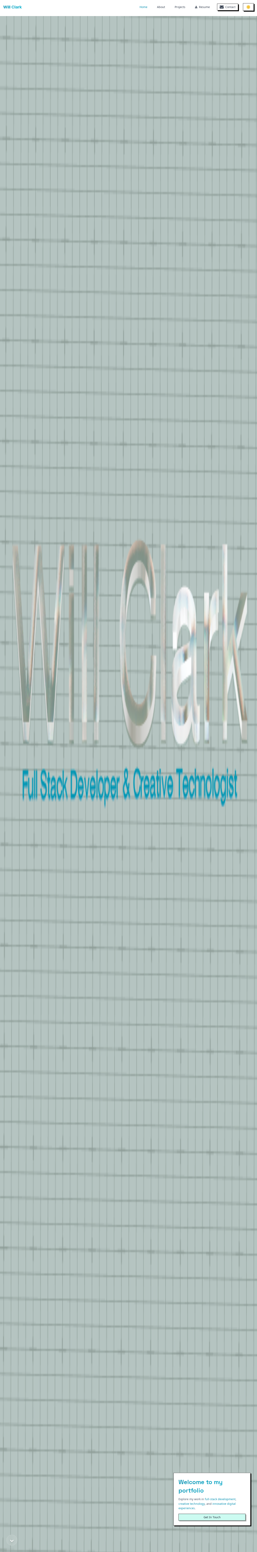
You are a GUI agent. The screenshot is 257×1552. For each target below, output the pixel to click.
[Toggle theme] (248, 7)
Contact (230, 7)
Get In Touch (212, 1517)
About (161, 7)
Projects (180, 7)
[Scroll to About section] (11, 1540)
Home (143, 7)
